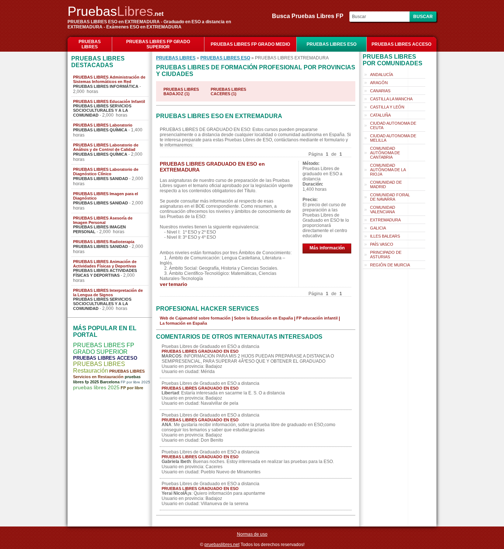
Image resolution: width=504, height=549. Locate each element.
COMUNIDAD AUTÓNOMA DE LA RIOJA (388, 169)
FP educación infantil (317, 318)
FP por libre (132, 388)
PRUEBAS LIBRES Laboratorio (102, 125)
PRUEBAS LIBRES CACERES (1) (228, 91)
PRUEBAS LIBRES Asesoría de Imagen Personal (102, 220)
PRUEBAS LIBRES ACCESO (401, 44)
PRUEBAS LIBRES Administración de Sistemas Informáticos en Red (109, 79)
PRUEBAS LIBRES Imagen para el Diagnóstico (105, 195)
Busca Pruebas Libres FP (310, 16)
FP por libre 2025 (135, 382)
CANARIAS (380, 91)
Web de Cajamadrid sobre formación (195, 318)
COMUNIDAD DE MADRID (386, 184)
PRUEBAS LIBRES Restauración (99, 367)
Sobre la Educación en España (263, 318)
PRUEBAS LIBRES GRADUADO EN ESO (200, 351)
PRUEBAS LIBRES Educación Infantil (109, 101)
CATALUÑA (380, 115)
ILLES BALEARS (385, 236)
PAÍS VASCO (381, 244)
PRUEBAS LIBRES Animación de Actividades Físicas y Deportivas (105, 263)
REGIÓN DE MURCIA (390, 265)
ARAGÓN (379, 82)
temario (178, 284)
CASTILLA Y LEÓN (387, 107)
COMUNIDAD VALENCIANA (382, 209)
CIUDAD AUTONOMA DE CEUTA (393, 125)
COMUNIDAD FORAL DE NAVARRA (390, 197)
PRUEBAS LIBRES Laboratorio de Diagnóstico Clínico (105, 171)
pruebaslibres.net (221, 544)
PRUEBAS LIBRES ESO (331, 44)
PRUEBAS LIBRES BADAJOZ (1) (181, 91)
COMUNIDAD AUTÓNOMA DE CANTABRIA (385, 152)
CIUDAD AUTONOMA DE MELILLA (393, 138)
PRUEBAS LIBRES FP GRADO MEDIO (250, 44)
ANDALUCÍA (381, 74)
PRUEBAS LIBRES (90, 44)
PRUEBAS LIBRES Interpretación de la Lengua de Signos (108, 292)
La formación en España (183, 323)
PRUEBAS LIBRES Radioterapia (103, 241)
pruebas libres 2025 (96, 387)
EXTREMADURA (385, 220)
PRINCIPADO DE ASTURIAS (385, 254)
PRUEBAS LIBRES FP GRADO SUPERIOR (158, 44)
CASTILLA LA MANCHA (391, 99)
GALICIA (378, 228)
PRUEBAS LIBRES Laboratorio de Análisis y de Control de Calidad (105, 147)
